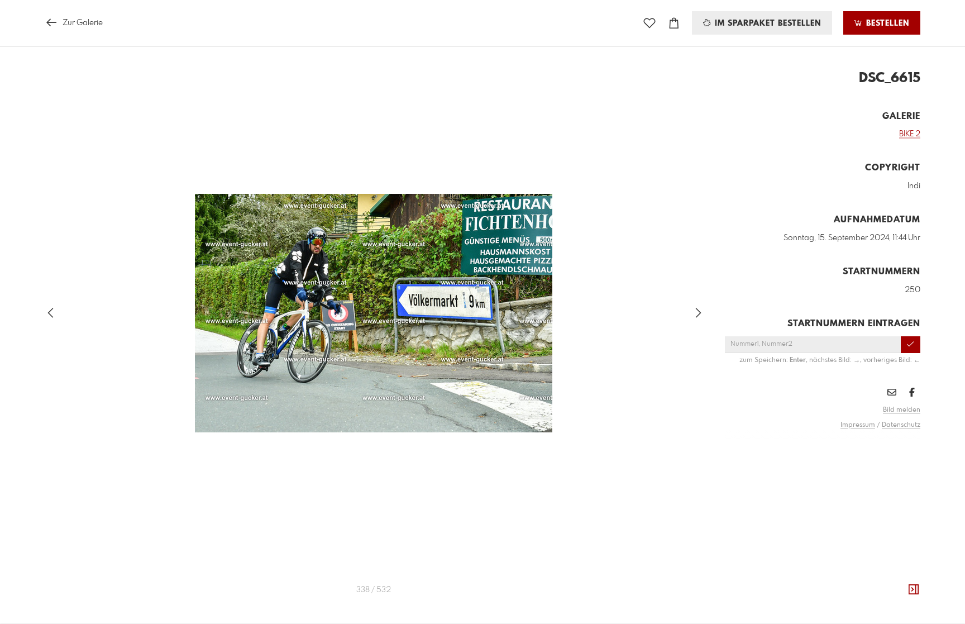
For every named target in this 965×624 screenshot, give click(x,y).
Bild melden (901, 410)
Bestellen (886, 23)
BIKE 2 (909, 134)
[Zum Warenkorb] (674, 23)
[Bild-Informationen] (913, 590)
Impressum (857, 425)
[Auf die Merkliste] (649, 23)
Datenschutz (901, 425)
